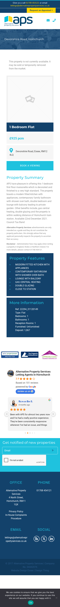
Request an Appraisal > (41, 10)
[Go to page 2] (30, 432)
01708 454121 (33, 3)
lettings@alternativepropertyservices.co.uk (30, 5)
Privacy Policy (16, 511)
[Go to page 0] (25, 432)
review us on (23, 391)
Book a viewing (30, 165)
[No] (56, 597)
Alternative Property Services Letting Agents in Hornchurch (33, 373)
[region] (30, 355)
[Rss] (36, 539)
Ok (30, 602)
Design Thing (42, 570)
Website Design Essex (22, 570)
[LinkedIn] (51, 539)
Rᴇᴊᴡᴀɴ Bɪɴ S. (26, 401)
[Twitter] (44, 539)
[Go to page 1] (27, 433)
